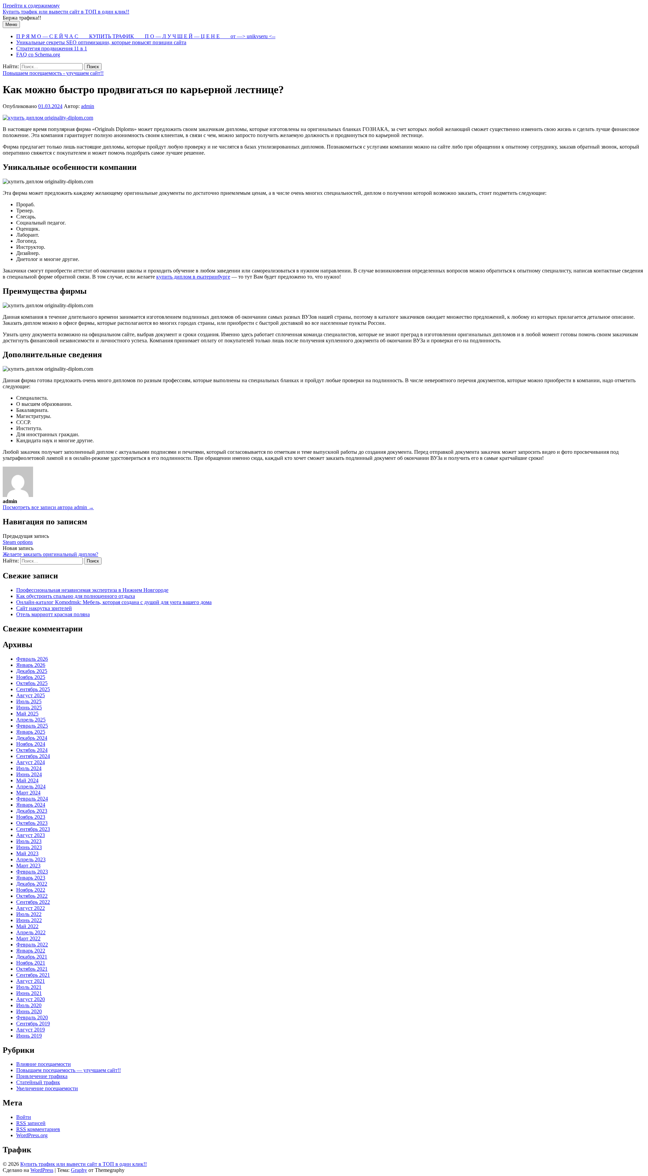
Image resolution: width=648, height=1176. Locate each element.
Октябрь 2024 (32, 750)
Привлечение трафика (42, 1076)
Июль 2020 (29, 1005)
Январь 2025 (30, 732)
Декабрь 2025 (31, 671)
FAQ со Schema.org (38, 54)
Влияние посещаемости (43, 1064)
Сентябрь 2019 (33, 1023)
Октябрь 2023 (32, 823)
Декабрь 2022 (31, 884)
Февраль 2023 (32, 871)
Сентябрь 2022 (33, 902)
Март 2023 (28, 865)
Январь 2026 (30, 665)
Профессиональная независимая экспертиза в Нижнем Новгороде (92, 590)
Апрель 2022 (31, 932)
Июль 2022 (29, 914)
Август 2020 (30, 999)
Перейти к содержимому (31, 5)
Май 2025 (27, 713)
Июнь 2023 (29, 847)
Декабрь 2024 (31, 738)
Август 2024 (30, 762)
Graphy (79, 1170)
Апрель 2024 (31, 786)
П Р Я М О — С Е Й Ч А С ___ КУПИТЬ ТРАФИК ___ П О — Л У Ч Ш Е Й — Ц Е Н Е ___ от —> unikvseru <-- (145, 36)
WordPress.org (32, 1135)
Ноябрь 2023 (30, 817)
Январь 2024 (30, 805)
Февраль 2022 (32, 944)
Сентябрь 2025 (33, 689)
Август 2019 (30, 1030)
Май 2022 (27, 926)
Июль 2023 (29, 841)
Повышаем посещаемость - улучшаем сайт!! (53, 73)
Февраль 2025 (32, 726)
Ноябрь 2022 (30, 890)
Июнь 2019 (29, 1036)
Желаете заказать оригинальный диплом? (50, 554)
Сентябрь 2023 (33, 829)
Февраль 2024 (32, 799)
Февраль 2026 (32, 659)
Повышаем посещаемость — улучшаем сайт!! (68, 1070)
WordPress (41, 1170)
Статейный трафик (38, 1082)
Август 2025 (30, 695)
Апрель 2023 (31, 859)
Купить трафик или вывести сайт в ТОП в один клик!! (66, 12)
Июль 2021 (29, 987)
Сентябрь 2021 (33, 975)
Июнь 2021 (29, 993)
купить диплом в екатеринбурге (193, 277)
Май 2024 (27, 780)
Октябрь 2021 (32, 969)
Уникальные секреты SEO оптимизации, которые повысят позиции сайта (101, 42)
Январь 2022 (30, 950)
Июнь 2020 (29, 1011)
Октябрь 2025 (32, 683)
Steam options (18, 542)
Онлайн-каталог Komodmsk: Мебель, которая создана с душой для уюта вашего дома (114, 602)
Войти (23, 1117)
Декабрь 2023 (31, 811)
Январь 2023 (30, 878)
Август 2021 (30, 981)
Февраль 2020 (32, 1017)
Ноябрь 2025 (30, 677)
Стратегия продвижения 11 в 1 (51, 48)
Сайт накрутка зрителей (44, 608)
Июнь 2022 (29, 920)
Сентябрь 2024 (33, 756)
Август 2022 (30, 908)
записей (31, 1123)
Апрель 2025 (31, 720)
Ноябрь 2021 (30, 963)
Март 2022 (28, 938)
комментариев (38, 1129)
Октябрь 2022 (32, 896)
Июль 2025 (29, 701)
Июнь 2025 (29, 707)
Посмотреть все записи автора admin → (48, 507)
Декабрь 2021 (31, 957)
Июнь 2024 (29, 774)
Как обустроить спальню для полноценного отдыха (75, 596)
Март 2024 (28, 792)
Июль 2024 (29, 768)
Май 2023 (27, 853)
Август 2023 (30, 835)
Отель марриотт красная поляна (53, 614)
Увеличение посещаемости (47, 1088)
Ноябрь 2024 (30, 744)
